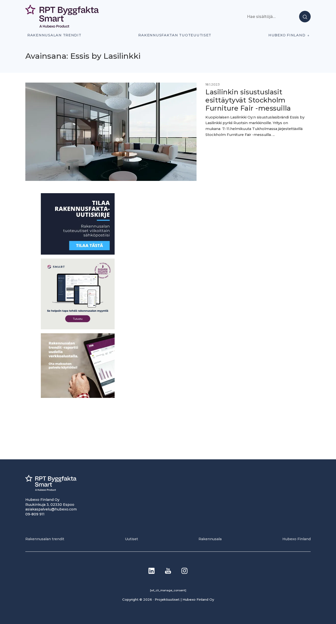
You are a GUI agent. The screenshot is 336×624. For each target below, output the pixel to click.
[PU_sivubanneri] (78, 396)
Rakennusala (210, 539)
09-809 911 (35, 514)
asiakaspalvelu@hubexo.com (51, 509)
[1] (78, 253)
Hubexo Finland (286, 35)
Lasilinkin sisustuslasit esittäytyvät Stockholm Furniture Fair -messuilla (248, 100)
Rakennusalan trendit (54, 35)
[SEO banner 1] (78, 327)
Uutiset (131, 539)
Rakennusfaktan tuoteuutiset (174, 35)
